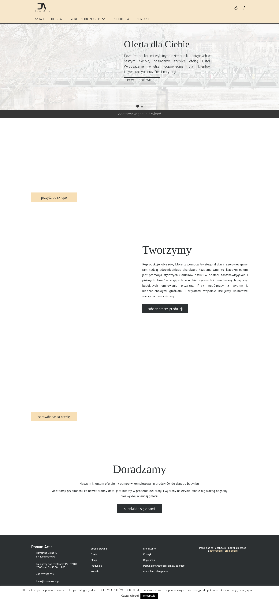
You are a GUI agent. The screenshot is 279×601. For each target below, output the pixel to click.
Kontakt (143, 19)
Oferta (56, 19)
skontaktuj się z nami (139, 508)
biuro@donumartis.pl (47, 581)
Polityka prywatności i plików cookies (163, 565)
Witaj (39, 19)
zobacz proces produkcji (165, 308)
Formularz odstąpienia (155, 571)
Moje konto (149, 548)
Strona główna (99, 548)
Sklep (94, 560)
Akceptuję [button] (149, 595)
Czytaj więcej (130, 595)
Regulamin (149, 560)
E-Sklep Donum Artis (85, 19)
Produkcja (121, 19)
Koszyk (147, 554)
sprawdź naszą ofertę (54, 416)
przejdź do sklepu (54, 197)
